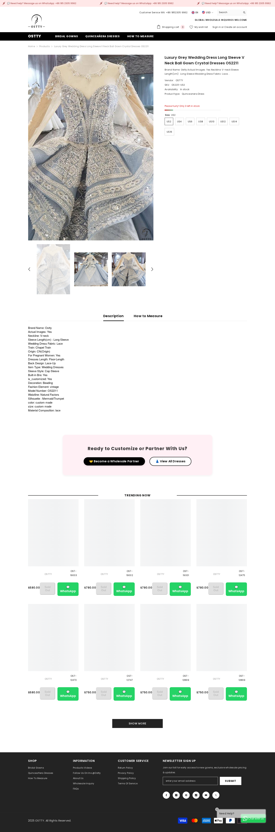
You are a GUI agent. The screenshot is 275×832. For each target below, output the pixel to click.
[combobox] (229, 12)
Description (113, 316)
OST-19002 (129, 573)
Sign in (217, 27)
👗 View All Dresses (170, 461)
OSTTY (179, 80)
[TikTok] (196, 795)
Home (31, 46)
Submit (230, 781)
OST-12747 (129, 678)
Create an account (235, 27)
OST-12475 (242, 573)
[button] (29, 269)
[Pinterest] (186, 795)
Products (44, 46)
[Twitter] (215, 795)
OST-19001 (186, 573)
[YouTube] (206, 795)
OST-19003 (73, 573)
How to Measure (148, 316)
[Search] (232, 12)
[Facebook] (166, 795)
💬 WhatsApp (68, 589)
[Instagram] (176, 795)
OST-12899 (185, 678)
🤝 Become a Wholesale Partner (114, 461)
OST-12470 (73, 678)
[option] (91, 147)
